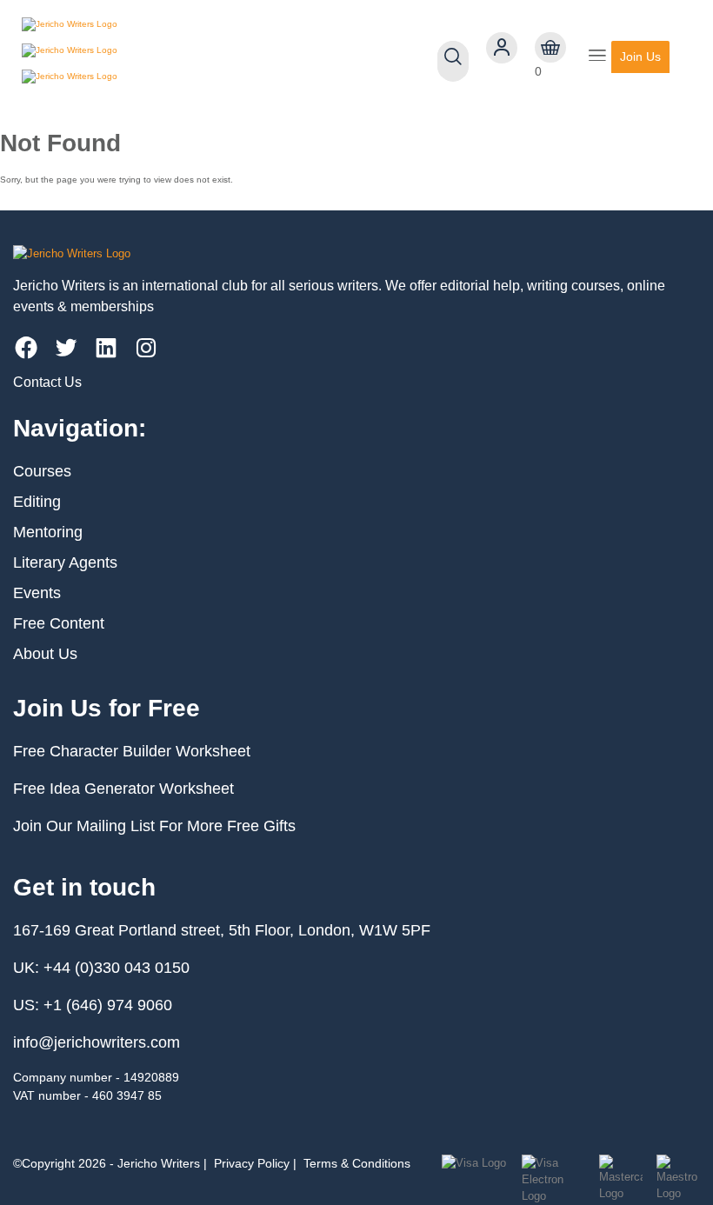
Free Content (58, 623)
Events (37, 593)
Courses (42, 471)
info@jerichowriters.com (96, 1042)
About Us (45, 653)
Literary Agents (65, 562)
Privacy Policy (252, 1163)
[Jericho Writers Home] (122, 56)
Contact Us (47, 382)
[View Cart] (550, 47)
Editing (37, 501)
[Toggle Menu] (597, 57)
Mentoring (48, 532)
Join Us (640, 56)
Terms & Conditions (356, 1163)
